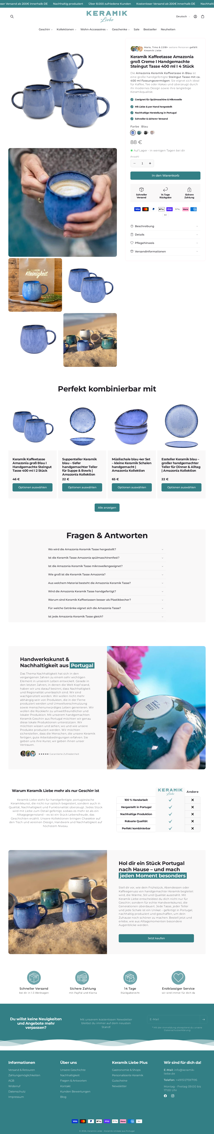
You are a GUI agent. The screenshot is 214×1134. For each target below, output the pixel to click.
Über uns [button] (68, 1062)
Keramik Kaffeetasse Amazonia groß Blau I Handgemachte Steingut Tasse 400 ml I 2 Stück (32, 465)
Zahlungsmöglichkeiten (24, 1075)
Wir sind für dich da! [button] (182, 1062)
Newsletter (119, 1086)
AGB (11, 1080)
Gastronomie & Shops (126, 1070)
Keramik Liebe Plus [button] (129, 1062)
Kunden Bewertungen (75, 1091)
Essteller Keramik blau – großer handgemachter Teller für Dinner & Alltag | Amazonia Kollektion (181, 465)
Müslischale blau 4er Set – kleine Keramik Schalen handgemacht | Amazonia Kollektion (131, 465)
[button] (12, 16)
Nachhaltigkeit (70, 1075)
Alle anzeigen (107, 507)
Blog (63, 1096)
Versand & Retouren (21, 1070)
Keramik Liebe (94, 1131)
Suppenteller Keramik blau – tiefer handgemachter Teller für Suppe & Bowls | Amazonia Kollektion (79, 466)
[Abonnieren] (203, 1019)
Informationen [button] (21, 1062)
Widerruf (14, 1086)
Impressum (16, 1096)
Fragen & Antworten (73, 1080)
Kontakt (65, 1086)
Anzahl (134, 156)
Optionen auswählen (32, 487)
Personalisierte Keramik (127, 1075)
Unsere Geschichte (73, 1070)
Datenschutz (16, 1091)
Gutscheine (119, 1080)
